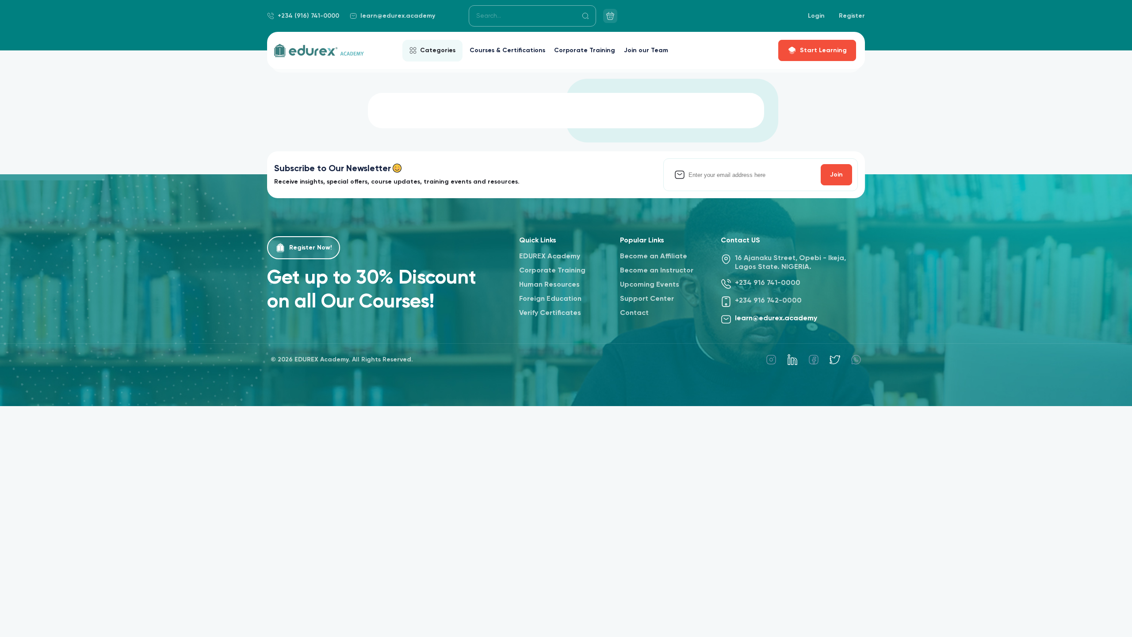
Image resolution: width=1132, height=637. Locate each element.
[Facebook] (813, 359)
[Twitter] (835, 359)
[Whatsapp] (856, 359)
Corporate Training (584, 50)
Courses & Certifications (507, 50)
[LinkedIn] (792, 359)
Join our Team (646, 50)
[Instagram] (771, 359)
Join (836, 175)
